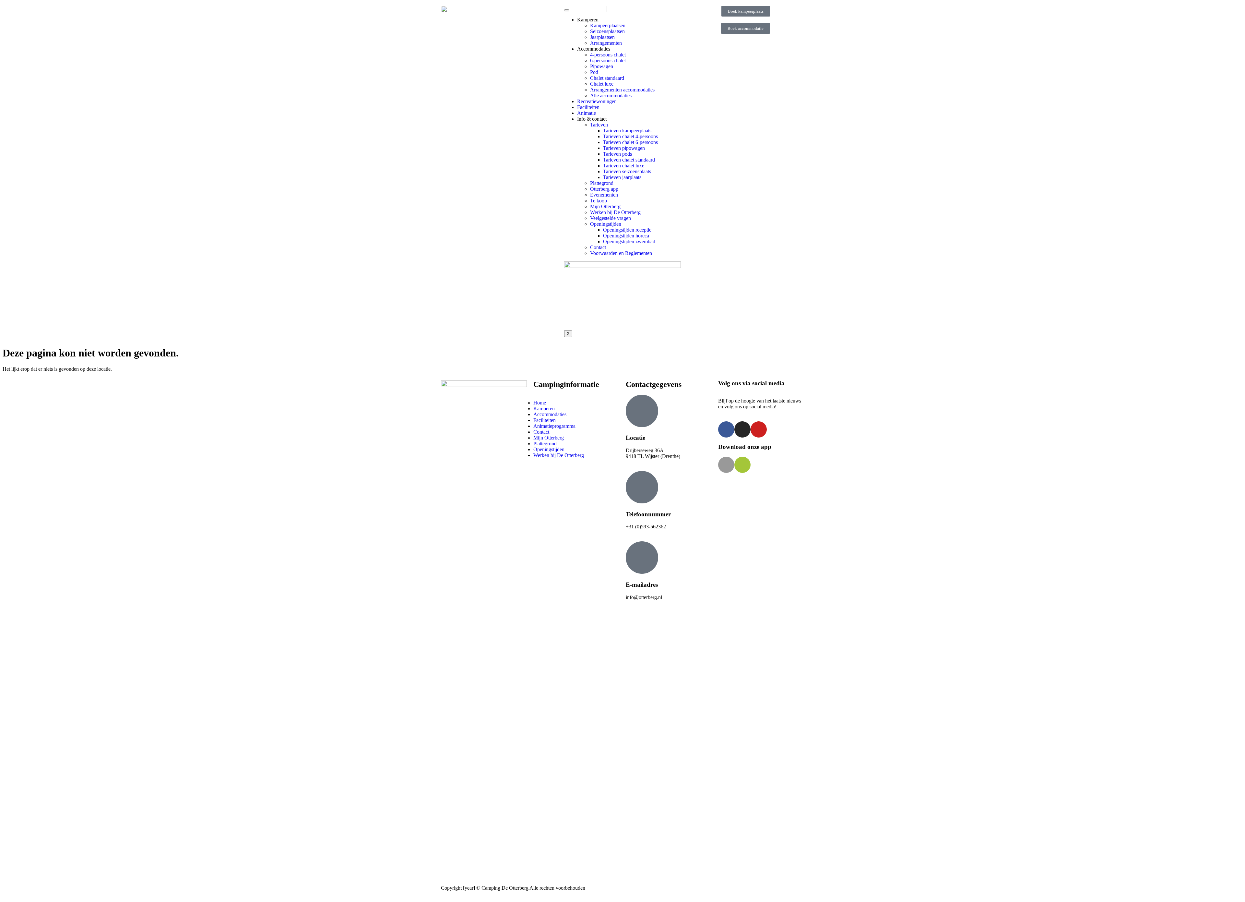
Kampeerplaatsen (607, 25)
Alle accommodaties (611, 95)
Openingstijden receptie (627, 230)
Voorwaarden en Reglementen (621, 253)
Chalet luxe (601, 84)
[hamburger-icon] (566, 10)
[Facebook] (726, 429)
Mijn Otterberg (605, 206)
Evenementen (604, 195)
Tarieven (599, 124)
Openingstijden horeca (626, 235)
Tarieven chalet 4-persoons (630, 136)
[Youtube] (759, 429)
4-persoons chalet (608, 54)
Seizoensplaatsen (607, 31)
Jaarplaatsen (602, 37)
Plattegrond (601, 183)
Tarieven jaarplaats (622, 177)
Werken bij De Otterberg (615, 212)
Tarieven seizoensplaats (627, 171)
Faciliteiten (588, 107)
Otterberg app (604, 189)
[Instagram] (742, 429)
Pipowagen (601, 66)
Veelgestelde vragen (610, 218)
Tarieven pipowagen (624, 148)
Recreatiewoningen (597, 101)
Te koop (598, 200)
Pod (594, 72)
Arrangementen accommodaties (622, 89)
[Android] (742, 465)
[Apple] (726, 465)
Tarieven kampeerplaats (627, 130)
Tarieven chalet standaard (629, 159)
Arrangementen (606, 43)
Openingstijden (605, 224)
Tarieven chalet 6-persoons (630, 142)
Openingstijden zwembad (629, 241)
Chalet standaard (607, 78)
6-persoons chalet (608, 60)
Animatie (586, 113)
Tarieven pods (617, 154)
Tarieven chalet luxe (623, 165)
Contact (598, 247)
